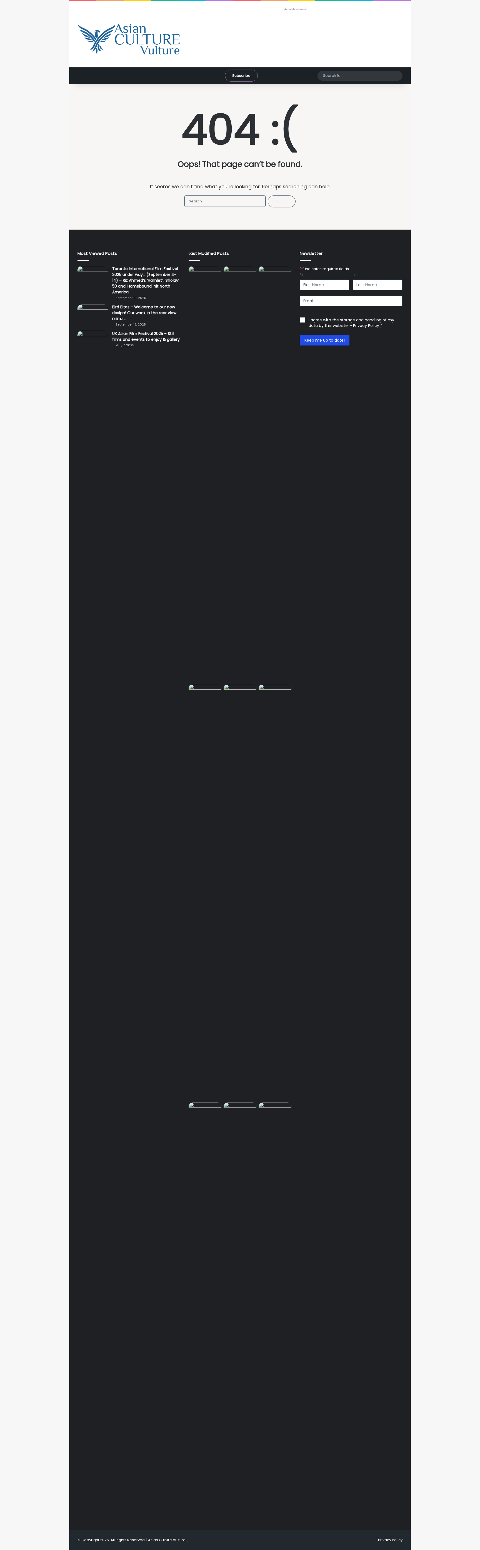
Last (356, 274)
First (303, 274)
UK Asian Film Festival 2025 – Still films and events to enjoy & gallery (146, 336)
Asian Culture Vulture (167, 1540)
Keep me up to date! (324, 340)
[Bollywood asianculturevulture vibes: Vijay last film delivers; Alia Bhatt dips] (240, 693)
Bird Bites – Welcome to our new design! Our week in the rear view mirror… (144, 312)
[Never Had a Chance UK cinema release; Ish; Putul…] (205, 892)
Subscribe (241, 75)
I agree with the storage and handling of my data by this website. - (351, 322)
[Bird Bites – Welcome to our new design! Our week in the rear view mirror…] (93, 314)
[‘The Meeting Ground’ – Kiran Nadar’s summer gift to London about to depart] (275, 474)
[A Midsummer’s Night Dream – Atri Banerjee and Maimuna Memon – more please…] (240, 1111)
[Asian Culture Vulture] (129, 39)
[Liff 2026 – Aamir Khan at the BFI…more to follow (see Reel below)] (205, 1113)
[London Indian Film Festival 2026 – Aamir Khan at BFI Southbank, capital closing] (275, 1310)
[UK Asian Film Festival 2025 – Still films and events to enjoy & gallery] (93, 341)
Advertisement (295, 9)
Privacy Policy (366, 325)
